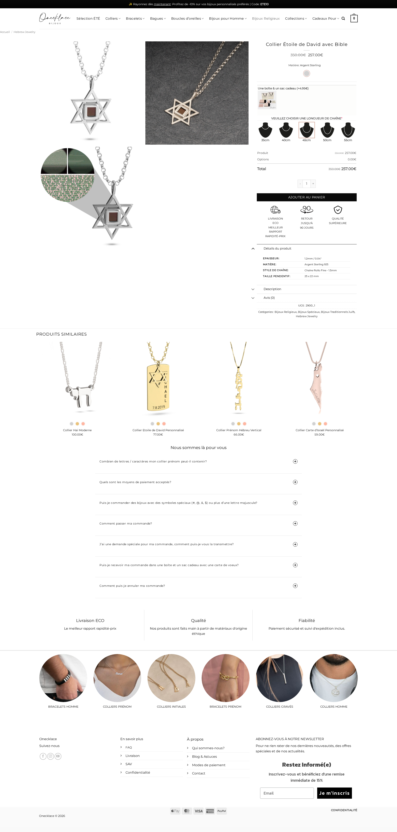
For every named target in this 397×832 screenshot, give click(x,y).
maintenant (162, 4)
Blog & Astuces (204, 757)
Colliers (111, 18)
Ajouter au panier (306, 197)
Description (272, 289)
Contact (198, 773)
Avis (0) (269, 298)
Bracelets (134, 18)
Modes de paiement (209, 765)
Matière (293, 65)
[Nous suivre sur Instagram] (50, 756)
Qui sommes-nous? (208, 748)
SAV (129, 764)
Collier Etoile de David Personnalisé (158, 430)
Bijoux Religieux (266, 18)
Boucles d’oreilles (186, 18)
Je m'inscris (334, 793)
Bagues (156, 18)
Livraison (133, 756)
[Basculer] (253, 248)
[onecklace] (54, 18)
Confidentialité (138, 772)
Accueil (5, 32)
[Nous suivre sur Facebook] (43, 756)
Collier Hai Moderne (77, 430)
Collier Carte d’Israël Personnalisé (320, 430)
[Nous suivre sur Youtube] (58, 756)
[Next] (358, 392)
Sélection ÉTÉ (88, 18)
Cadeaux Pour (324, 18)
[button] (343, 18)
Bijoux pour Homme (226, 18)
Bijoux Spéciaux (309, 311)
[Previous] (39, 392)
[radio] (307, 73)
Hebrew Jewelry (24, 32)
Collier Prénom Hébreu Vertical (238, 430)
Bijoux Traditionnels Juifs (338, 311)
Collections (294, 18)
